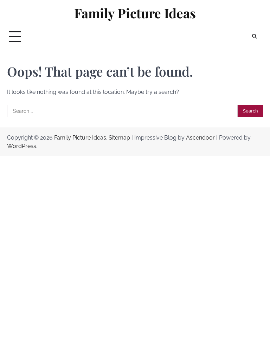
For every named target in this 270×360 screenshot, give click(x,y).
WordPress (21, 146)
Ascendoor (200, 137)
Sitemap (119, 137)
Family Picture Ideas (135, 13)
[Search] (254, 36)
